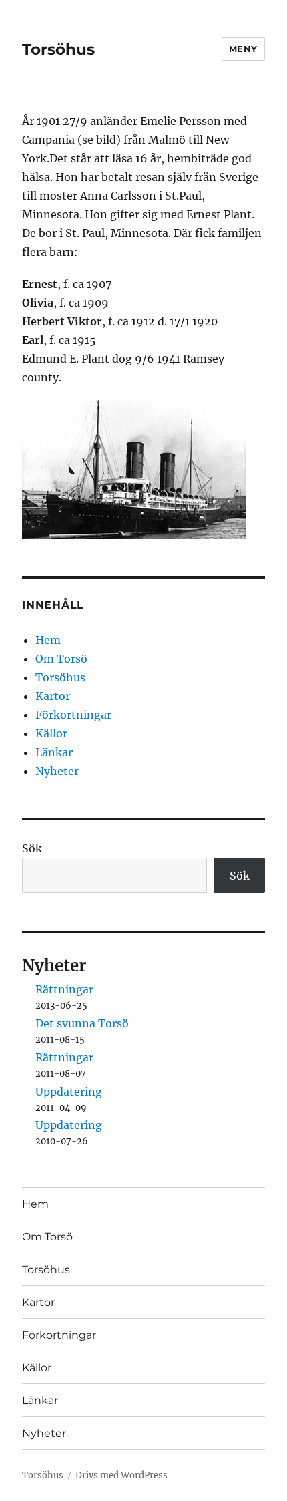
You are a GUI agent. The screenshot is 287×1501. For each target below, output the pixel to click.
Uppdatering (68, 1091)
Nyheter (57, 771)
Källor (51, 733)
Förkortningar (73, 714)
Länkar (54, 752)
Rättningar (64, 989)
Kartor (52, 696)
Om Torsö (61, 658)
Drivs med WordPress (121, 1475)
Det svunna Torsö (82, 1023)
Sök (32, 848)
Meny (243, 48)
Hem (48, 640)
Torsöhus (58, 49)
